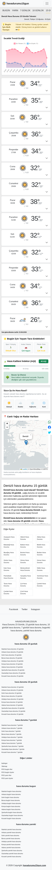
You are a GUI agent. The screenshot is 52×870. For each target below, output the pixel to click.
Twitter (25, 609)
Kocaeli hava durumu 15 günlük (12, 676)
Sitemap (4, 766)
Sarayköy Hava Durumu (25, 577)
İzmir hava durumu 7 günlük (11, 731)
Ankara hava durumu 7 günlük (12, 728)
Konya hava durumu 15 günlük (12, 664)
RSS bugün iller (7, 769)
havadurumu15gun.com (34, 865)
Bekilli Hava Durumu (41, 546)
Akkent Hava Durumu (24, 538)
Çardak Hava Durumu (8, 593)
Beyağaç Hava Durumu (9, 554)
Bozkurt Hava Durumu (25, 554)
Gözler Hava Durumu (8, 561)
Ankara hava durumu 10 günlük (12, 690)
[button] (26, 442)
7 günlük (25, 10)
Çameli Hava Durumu (41, 585)
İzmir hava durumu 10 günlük (11, 693)
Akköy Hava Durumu (41, 538)
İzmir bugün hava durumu (10, 797)
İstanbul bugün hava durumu (11, 791)
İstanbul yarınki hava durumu (11, 829)
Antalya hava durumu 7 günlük (12, 737)
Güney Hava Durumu (24, 561)
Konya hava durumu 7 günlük (12, 740)
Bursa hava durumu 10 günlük (12, 696)
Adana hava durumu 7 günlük (12, 743)
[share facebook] (49, 427)
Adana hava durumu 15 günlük (12, 667)
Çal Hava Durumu (23, 585)
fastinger (4, 763)
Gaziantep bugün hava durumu (12, 815)
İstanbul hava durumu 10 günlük (13, 687)
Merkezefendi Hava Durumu (25, 569)
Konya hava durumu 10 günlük (12, 702)
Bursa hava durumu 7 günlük (11, 734)
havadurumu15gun (18, 3)
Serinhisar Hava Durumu (42, 577)
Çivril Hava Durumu (24, 593)
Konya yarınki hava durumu (11, 844)
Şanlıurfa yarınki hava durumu (12, 850)
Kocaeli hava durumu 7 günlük (12, 752)
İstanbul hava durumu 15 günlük (13, 649)
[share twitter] (49, 432)
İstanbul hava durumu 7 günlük (12, 725)
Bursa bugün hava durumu (11, 800)
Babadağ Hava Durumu (9, 546)
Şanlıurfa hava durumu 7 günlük (12, 746)
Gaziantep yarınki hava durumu (12, 853)
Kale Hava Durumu (7, 569)
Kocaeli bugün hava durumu (11, 818)
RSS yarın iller (6, 775)
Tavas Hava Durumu (8, 585)
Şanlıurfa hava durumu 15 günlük (13, 670)
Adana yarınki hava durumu (11, 847)
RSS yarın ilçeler (7, 778)
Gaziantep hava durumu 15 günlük (13, 673)
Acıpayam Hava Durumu (9, 538)
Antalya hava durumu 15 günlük (12, 661)
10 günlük (38, 10)
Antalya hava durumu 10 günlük (12, 699)
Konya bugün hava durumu (11, 806)
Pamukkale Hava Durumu (8, 577)
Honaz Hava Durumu (41, 561)
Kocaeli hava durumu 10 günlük (12, 714)
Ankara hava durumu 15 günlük (12, 652)
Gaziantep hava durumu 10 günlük (13, 711)
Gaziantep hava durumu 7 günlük (13, 749)
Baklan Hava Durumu (24, 546)
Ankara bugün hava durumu (11, 794)
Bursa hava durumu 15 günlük (12, 658)
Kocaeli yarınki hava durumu (11, 856)
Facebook (14, 609)
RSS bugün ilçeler (8, 772)
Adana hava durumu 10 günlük (12, 705)
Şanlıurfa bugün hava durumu (12, 812)
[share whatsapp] (49, 422)
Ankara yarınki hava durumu (11, 832)
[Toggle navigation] (46, 3)
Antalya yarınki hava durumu (11, 841)
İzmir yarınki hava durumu (10, 835)
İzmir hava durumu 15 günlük (11, 655)
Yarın (15, 10)
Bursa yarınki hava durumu (11, 838)
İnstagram (35, 609)
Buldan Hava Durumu (41, 554)
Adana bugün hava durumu (11, 809)
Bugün (6, 10)
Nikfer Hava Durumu (41, 569)
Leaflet (24, 469)
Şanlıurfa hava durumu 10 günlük (13, 708)
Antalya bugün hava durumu (11, 803)
